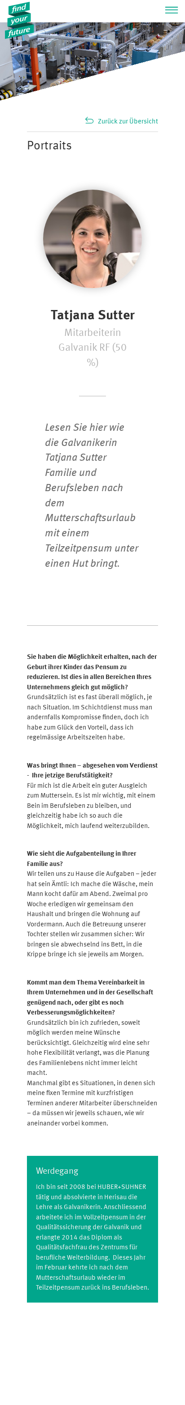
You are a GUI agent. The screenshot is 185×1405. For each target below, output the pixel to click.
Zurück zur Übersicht (128, 122)
